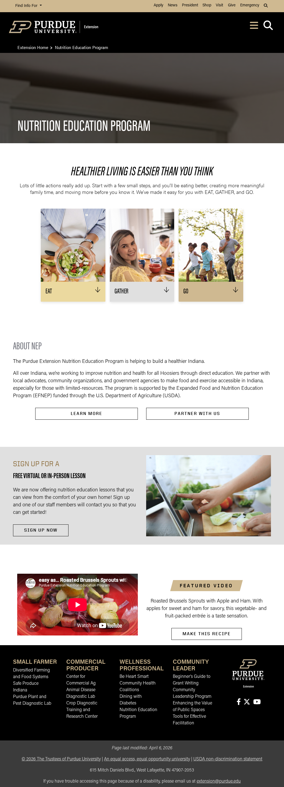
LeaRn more (86, 413)
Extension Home (32, 47)
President (190, 5)
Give (231, 5)
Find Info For (27, 6)
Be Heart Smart (134, 677)
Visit (219, 5)
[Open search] (268, 27)
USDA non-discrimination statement (227, 759)
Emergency (249, 5)
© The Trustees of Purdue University (61, 759)
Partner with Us (197, 413)
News (173, 5)
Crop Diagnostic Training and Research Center (82, 710)
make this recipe (206, 633)
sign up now (40, 530)
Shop (206, 5)
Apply (158, 5)
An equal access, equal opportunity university (147, 759)
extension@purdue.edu (219, 781)
